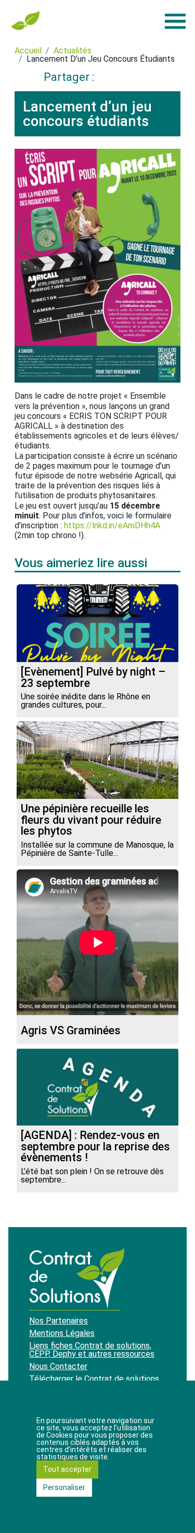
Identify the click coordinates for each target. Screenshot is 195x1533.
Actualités (73, 50)
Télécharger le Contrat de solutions (94, 1379)
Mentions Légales (62, 1333)
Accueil (28, 50)
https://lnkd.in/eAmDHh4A (112, 525)
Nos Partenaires (58, 1321)
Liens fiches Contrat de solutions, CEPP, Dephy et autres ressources (91, 1350)
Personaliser (64, 1487)
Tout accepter (67, 1469)
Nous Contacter (58, 1366)
